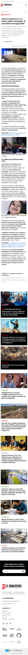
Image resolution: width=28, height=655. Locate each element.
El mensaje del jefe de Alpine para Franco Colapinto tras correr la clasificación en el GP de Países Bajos (13, 312)
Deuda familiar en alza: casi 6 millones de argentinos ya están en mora (13, 521)
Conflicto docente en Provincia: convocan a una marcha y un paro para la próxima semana (13, 550)
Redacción (5, 611)
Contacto (4, 617)
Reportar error (6, 615)
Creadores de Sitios (18, 653)
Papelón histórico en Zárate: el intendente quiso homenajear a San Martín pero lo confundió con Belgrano (14, 340)
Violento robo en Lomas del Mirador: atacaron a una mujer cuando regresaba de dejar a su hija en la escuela (13, 491)
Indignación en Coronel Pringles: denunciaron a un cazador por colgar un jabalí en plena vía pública (13, 395)
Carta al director (6, 613)
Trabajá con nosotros (8, 619)
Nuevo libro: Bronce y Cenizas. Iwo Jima (13, 366)
